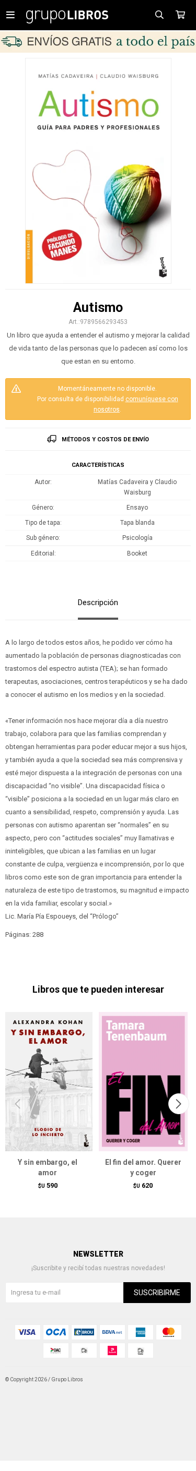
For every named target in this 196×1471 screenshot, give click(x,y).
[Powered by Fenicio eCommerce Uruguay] (175, 1380)
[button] (178, 1103)
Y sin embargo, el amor (47, 1167)
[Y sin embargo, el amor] (48, 1081)
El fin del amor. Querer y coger (143, 1167)
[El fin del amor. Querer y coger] (143, 1081)
